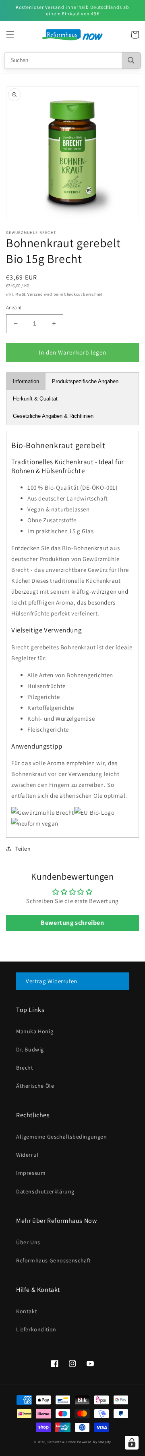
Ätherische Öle (35, 1085)
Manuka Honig (34, 1031)
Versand (35, 294)
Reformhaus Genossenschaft (53, 1260)
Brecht (24, 1067)
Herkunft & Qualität (35, 399)
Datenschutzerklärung (45, 1191)
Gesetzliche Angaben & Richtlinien (53, 416)
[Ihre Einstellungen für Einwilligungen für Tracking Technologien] (132, 1443)
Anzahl (13, 307)
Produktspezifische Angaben (85, 381)
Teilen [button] (23, 848)
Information (26, 381)
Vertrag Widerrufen (51, 981)
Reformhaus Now (62, 1441)
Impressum (31, 1172)
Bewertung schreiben (72, 922)
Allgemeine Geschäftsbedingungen (61, 1136)
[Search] (131, 60)
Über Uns (28, 1242)
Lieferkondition (36, 1329)
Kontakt (26, 1311)
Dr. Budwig (30, 1049)
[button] (10, 35)
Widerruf (27, 1154)
